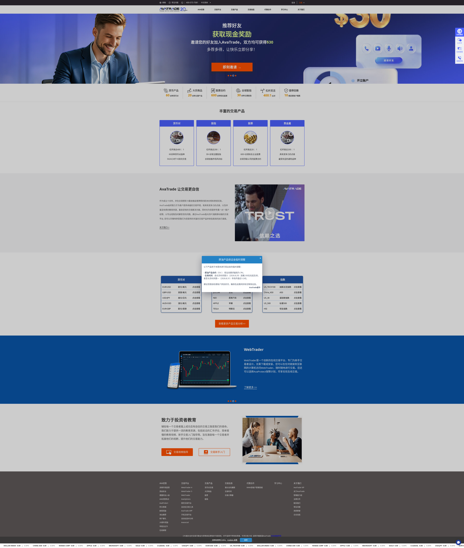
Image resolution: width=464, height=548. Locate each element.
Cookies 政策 (232, 540)
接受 (246, 540)
